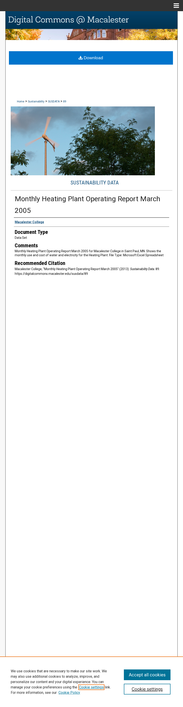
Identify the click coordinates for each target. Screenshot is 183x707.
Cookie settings (91, 687)
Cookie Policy (69, 692)
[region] (91, 681)
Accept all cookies (147, 674)
